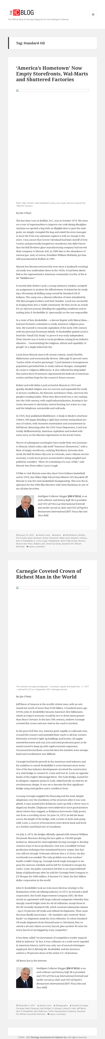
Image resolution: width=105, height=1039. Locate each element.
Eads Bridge (45, 1008)
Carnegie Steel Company (27, 1008)
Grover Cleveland (50, 538)
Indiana (83, 538)
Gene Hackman (34, 538)
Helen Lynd (64, 538)
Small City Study (53, 543)
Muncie (81, 540)
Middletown (54, 540)
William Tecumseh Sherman (32, 1014)
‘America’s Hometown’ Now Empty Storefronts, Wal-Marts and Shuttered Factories (52, 74)
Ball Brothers (71, 535)
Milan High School (69, 540)
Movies (58, 535)
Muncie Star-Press (24, 543)
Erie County (21, 538)
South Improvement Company (62, 1011)
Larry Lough (42, 540)
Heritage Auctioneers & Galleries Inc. (49, 1037)
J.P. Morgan (57, 1008)
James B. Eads (69, 1008)
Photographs (62, 1005)
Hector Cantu (44, 535)
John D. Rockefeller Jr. (25, 540)
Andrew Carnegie (80, 1005)
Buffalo (81, 535)
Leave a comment (37, 546)
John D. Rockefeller (24, 1011)
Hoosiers (75, 538)
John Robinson (40, 1011)
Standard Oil (67, 543)
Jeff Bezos (81, 1008)
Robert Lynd (39, 543)
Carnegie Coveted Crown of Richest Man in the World (48, 574)
